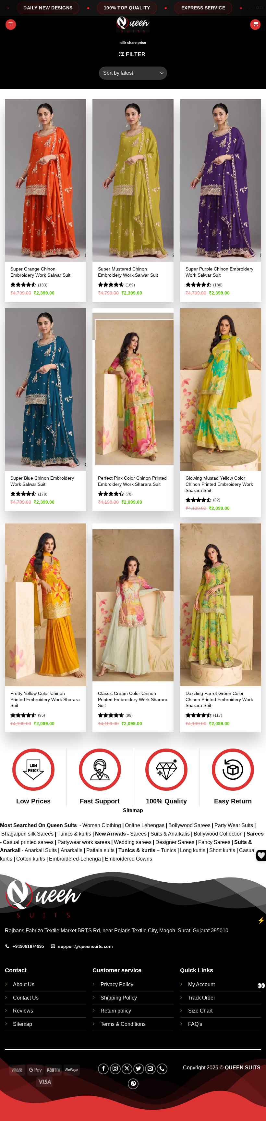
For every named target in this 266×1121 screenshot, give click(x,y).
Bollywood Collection (218, 834)
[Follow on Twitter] (138, 1069)
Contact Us (26, 998)
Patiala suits (101, 850)
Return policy (116, 1011)
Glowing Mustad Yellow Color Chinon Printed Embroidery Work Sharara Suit (219, 484)
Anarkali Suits (41, 850)
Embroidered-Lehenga (75, 859)
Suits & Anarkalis (170, 834)
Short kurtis (222, 850)
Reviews (23, 1011)
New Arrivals (110, 834)
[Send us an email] (150, 1069)
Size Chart (200, 1011)
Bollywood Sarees (189, 825)
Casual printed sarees (28, 842)
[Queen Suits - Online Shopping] (133, 24)
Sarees (138, 834)
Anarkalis (72, 850)
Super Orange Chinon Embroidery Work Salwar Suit (40, 272)
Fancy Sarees (214, 842)
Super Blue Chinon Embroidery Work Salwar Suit (42, 481)
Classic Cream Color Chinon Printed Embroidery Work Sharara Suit (132, 699)
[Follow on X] (127, 1069)
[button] (11, 24)
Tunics (169, 850)
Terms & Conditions (123, 1024)
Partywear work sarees (83, 842)
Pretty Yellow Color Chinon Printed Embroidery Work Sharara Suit (45, 699)
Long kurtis (193, 850)
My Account (201, 984)
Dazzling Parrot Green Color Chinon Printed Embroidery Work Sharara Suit (219, 699)
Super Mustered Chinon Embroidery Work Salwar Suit (128, 272)
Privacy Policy (117, 984)
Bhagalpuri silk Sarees (27, 834)
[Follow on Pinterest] (133, 1083)
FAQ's (195, 1024)
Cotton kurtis (31, 859)
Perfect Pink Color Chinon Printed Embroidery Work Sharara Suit (132, 481)
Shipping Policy (119, 998)
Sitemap (133, 810)
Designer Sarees (174, 842)
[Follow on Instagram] (115, 1069)
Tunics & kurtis (74, 834)
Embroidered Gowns (128, 859)
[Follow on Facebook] (103, 1069)
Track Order (201, 998)
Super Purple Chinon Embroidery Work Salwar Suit (219, 272)
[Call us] (162, 1069)
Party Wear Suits (233, 825)
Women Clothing (101, 825)
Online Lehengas (144, 825)
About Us (23, 984)
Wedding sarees (132, 842)
